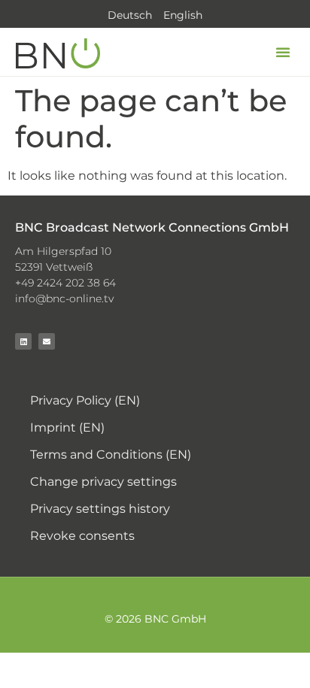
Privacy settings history (100, 509)
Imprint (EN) (67, 427)
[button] (283, 52)
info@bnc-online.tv (64, 298)
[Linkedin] (23, 341)
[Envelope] (46, 341)
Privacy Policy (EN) (85, 400)
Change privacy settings (103, 481)
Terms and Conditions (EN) (110, 454)
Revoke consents (82, 536)
